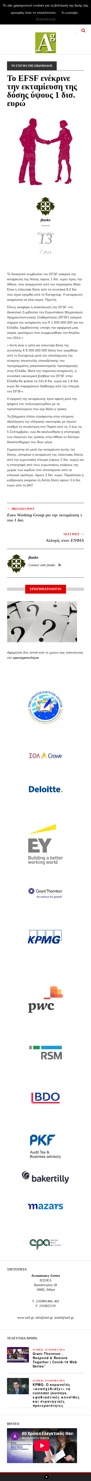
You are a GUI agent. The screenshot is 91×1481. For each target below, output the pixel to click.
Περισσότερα (45, 19)
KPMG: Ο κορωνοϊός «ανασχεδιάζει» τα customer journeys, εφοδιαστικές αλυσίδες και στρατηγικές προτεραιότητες (56, 1395)
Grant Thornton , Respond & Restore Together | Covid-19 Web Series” (55, 1359)
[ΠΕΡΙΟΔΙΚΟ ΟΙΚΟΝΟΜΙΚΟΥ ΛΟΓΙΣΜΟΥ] (45, 39)
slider (38, 1349)
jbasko (45, 220)
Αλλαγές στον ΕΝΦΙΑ (65, 540)
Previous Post (20, 509)
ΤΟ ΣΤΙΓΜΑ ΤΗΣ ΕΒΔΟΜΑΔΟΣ (31, 65)
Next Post (73, 534)
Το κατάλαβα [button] (69, 12)
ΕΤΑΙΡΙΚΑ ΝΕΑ (55, 1349)
